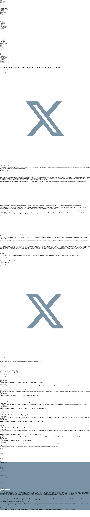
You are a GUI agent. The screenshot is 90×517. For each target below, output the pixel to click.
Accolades (1, 19)
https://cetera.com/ (70, 504)
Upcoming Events (3, 48)
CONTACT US (2, 32)
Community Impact (3, 18)
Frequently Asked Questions (4, 471)
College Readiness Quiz (4, 63)
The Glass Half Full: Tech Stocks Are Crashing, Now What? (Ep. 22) (17, 427)
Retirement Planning (3, 8)
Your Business (2, 22)
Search (1, 0)
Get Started (2, 378)
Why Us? (1, 14)
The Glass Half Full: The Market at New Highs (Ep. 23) (14, 415)
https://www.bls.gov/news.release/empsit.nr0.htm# (8, 260)
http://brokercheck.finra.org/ (44, 505)
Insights (1, 20)
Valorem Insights (3, 27)
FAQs (1, 49)
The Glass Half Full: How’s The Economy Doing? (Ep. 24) (10, 371)
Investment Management (4, 9)
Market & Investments (3, 26)
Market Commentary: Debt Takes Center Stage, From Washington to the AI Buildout (14, 368)
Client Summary (7, 489)
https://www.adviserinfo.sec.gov (33, 505)
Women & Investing (3, 12)
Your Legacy (2, 24)
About (1, 13)
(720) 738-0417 (2, 1)
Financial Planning (3, 7)
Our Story (1, 16)
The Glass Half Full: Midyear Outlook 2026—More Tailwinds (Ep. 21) (18, 440)
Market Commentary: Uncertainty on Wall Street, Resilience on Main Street (12, 370)
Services (1, 6)
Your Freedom (2, 25)
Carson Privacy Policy (3, 507)
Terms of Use (10, 507)
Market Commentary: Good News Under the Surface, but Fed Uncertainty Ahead (20, 434)
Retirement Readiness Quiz (4, 31)
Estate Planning (2, 10)
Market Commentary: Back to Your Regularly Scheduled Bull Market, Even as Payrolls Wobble (24, 408)
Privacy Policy (2, 501)
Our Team (1, 15)
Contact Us (2, 364)
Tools (1, 29)
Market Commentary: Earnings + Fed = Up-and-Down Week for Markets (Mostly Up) (21, 421)
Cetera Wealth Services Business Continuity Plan (21, 501)
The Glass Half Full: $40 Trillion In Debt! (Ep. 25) (8, 369)
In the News (2, 28)
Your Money (2, 21)
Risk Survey (2, 30)
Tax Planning (2, 11)
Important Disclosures (9, 501)
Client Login (2, 2)
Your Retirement (2, 23)
